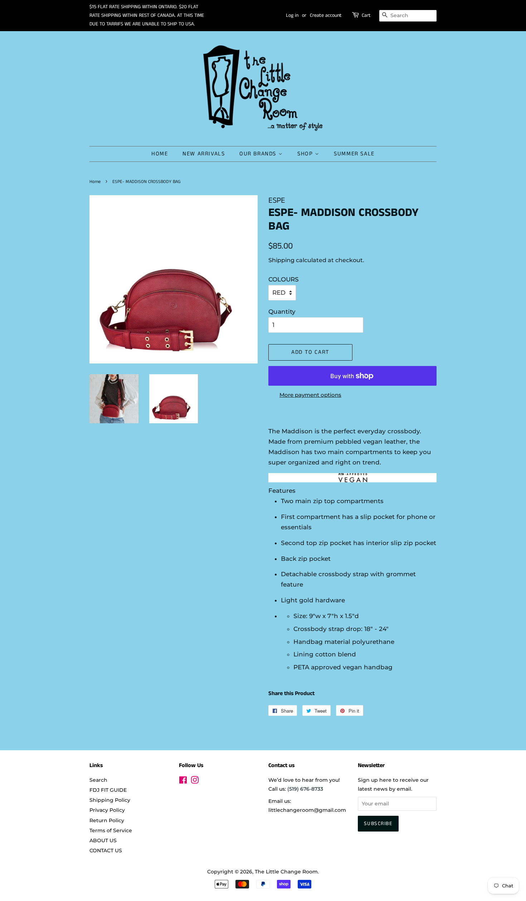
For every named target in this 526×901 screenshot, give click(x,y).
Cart (366, 15)
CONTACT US (105, 850)
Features (282, 490)
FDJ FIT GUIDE (108, 790)
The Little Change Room (286, 871)
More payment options (310, 394)
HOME (159, 154)
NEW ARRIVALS (203, 154)
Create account (326, 15)
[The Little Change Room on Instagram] (195, 781)
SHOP (306, 154)
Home (95, 181)
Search (98, 780)
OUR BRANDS (258, 154)
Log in (292, 15)
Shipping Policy (109, 800)
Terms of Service (110, 830)
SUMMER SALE (354, 154)
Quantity (282, 311)
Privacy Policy (107, 810)
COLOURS (283, 279)
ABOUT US (103, 840)
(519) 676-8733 (305, 789)
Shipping (281, 260)
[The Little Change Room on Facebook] (183, 781)
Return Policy (106, 820)
